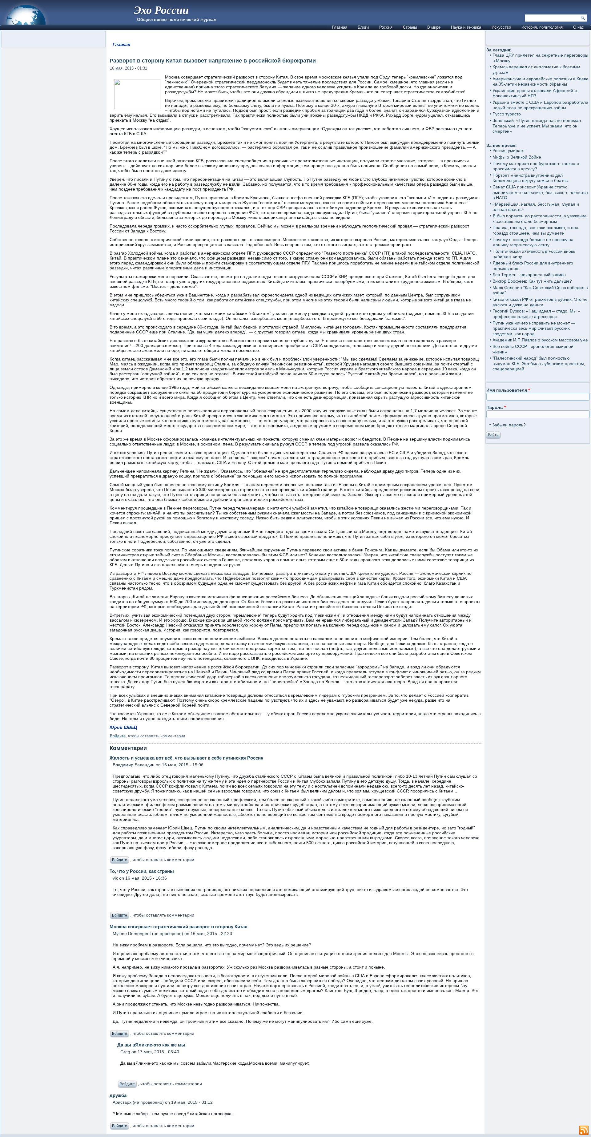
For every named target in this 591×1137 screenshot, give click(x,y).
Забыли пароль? (509, 424)
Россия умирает (508, 150)
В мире (433, 27)
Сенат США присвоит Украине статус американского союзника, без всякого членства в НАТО (540, 192)
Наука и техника (466, 27)
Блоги (363, 27)
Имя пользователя (508, 390)
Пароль (496, 407)
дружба (118, 1095)
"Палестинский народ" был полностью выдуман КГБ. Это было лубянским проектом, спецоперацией (538, 363)
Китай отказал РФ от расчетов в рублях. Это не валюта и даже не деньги (540, 302)
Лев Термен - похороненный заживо (529, 274)
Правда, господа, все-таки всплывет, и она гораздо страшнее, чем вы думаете (535, 230)
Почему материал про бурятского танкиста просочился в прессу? (535, 166)
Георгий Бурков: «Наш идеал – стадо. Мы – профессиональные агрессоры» (536, 313)
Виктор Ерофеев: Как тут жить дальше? (532, 281)
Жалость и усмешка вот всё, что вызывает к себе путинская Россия (186, 757)
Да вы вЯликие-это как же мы (151, 1044)
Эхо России (161, 10)
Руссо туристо (506, 113)
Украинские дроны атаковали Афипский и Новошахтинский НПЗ (534, 93)
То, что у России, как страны (142, 871)
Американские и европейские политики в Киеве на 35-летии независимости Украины (540, 81)
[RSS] (584, 1130)
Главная (339, 27)
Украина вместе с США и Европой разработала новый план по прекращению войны (540, 105)
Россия (385, 27)
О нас (578, 27)
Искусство (501, 27)
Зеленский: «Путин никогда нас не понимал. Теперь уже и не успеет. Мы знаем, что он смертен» (537, 126)
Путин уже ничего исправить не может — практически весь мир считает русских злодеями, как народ (533, 328)
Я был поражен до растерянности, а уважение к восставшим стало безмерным (539, 218)
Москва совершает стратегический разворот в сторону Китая (178, 926)
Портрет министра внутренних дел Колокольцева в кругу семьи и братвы (530, 178)
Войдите (118, 736)
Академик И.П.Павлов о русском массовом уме (540, 339)
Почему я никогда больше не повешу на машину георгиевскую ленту (532, 242)
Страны (410, 27)
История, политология (542, 27)
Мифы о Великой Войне (516, 157)
